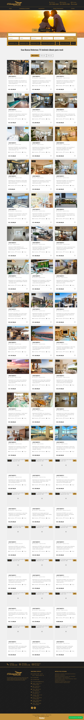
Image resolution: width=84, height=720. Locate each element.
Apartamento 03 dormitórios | (60, 675)
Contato (72, 8)
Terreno (73, 43)
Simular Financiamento (58, 8)
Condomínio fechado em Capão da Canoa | (62, 682)
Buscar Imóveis (70, 38)
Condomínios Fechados (24, 8)
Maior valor (50, 55)
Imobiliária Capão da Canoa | (60, 680)
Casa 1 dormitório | (72, 676)
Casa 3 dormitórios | (65, 677)
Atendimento (38, 664)
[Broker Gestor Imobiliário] (42, 718)
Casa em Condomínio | (69, 678)
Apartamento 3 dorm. (35, 43)
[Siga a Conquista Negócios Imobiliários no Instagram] (35, 707)
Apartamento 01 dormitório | (60, 673)
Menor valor (43, 55)
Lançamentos (41, 8)
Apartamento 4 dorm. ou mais (48, 43)
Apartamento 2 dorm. (24, 43)
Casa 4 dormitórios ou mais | (60, 678)
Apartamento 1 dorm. (13, 43)
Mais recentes (35, 55)
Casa (57, 43)
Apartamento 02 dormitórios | (70, 673)
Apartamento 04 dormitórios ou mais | (61, 676)
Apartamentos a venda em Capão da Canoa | (62, 681)
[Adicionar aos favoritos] (27, 89)
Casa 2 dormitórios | (58, 677)
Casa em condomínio (65, 43)
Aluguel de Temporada (45, 30)
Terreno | (75, 678)
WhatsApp (26, 664)
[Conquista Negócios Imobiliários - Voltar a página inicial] (14, 3)
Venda (35, 30)
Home (10, 8)
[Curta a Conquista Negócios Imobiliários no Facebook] (32, 707)
